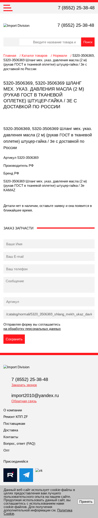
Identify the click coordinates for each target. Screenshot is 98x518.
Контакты (10, 437)
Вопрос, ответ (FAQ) (19, 443)
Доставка (10, 430)
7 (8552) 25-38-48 (76, 7)
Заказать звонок (24, 385)
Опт (6, 450)
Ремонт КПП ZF (15, 417)
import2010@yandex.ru (35, 395)
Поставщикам (14, 423)
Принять (86, 501)
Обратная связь (24, 401)
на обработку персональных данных (32, 329)
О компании (12, 410)
